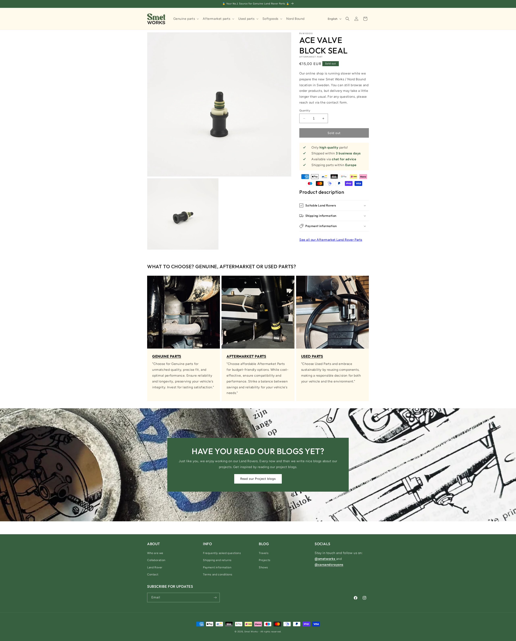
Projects (264, 560)
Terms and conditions (217, 574)
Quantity (304, 110)
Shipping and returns (217, 560)
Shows (263, 567)
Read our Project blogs (258, 479)
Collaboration (156, 560)
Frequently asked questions (222, 553)
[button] (186, 18)
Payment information (217, 567)
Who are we (155, 553)
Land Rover (154, 567)
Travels (263, 553)
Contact (152, 574)
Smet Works (251, 631)
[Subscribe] (215, 597)
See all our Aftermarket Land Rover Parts (330, 240)
